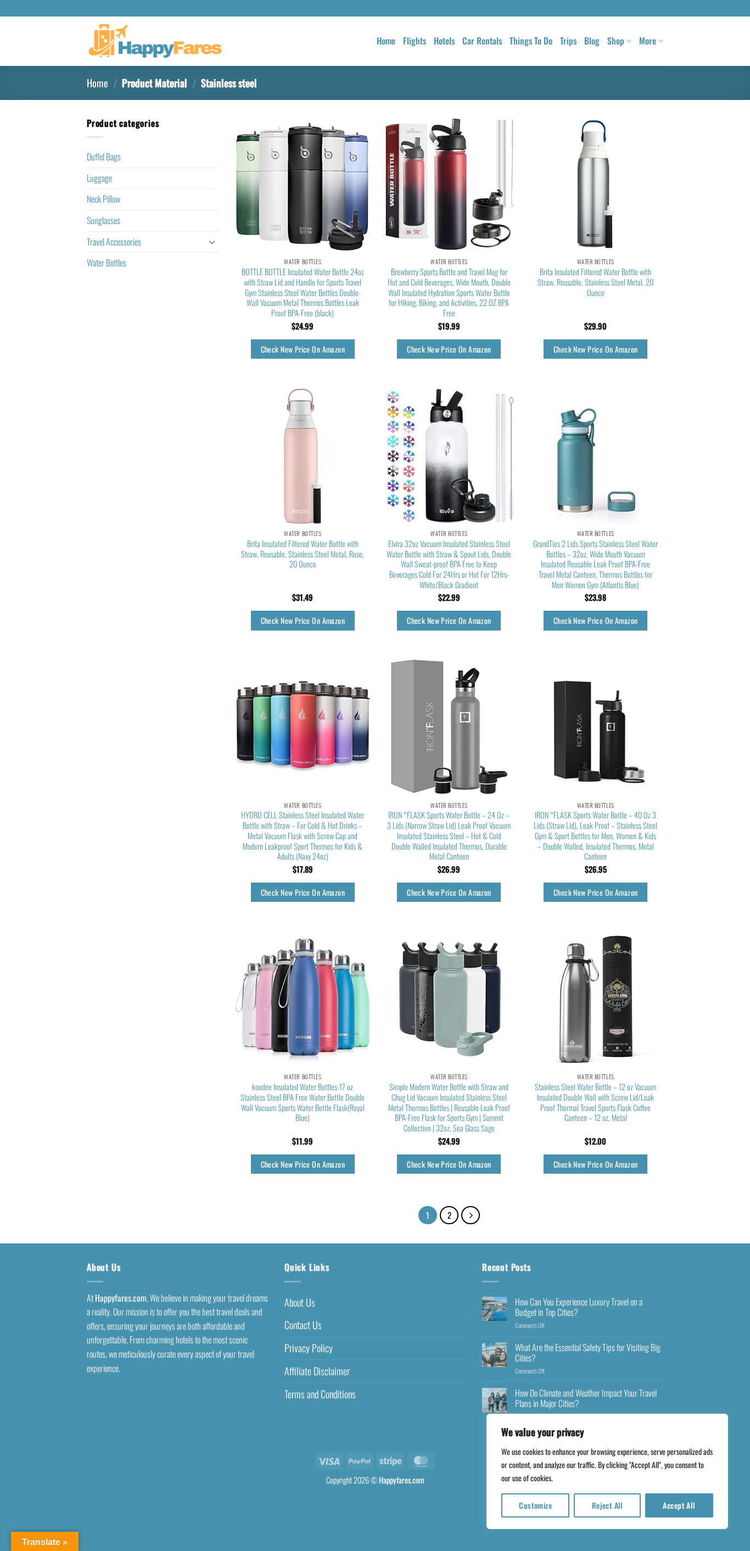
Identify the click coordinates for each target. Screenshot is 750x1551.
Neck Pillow (103, 198)
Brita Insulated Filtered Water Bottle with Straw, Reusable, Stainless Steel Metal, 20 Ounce (595, 282)
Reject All (607, 1505)
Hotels (444, 40)
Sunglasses (103, 220)
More (647, 40)
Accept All (679, 1505)
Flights (414, 40)
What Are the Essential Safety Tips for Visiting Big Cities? (588, 1352)
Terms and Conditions (320, 1394)
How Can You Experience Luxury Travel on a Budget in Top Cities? (578, 1307)
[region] (607, 1471)
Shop (615, 40)
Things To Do (531, 40)
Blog (592, 40)
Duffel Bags (104, 156)
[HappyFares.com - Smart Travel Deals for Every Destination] (155, 41)
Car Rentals (482, 40)
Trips (568, 40)
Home (386, 40)
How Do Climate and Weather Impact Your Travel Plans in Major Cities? (586, 1398)
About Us (299, 1302)
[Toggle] (212, 241)
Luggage (99, 178)
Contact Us (303, 1325)
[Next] (470, 1215)
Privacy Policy (308, 1348)
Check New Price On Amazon (303, 349)
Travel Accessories (114, 241)
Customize (535, 1505)
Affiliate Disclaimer (317, 1371)
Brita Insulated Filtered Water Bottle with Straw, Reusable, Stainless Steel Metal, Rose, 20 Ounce (302, 554)
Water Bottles (106, 262)
